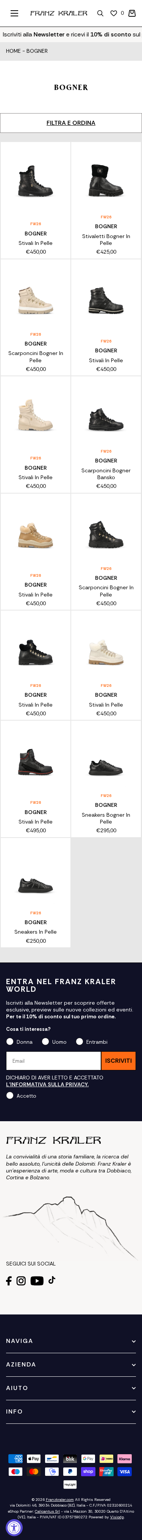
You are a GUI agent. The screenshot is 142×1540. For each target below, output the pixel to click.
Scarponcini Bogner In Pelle (35, 356)
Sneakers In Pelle (35, 931)
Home (13, 51)
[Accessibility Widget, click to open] (14, 1527)
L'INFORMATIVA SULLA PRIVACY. (47, 1084)
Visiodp (117, 1517)
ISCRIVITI (118, 1061)
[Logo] (58, 13)
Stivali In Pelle (36, 243)
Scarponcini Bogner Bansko (106, 474)
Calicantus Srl (47, 1511)
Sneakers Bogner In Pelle (106, 818)
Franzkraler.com (60, 1499)
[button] (132, 13)
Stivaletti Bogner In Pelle (106, 239)
